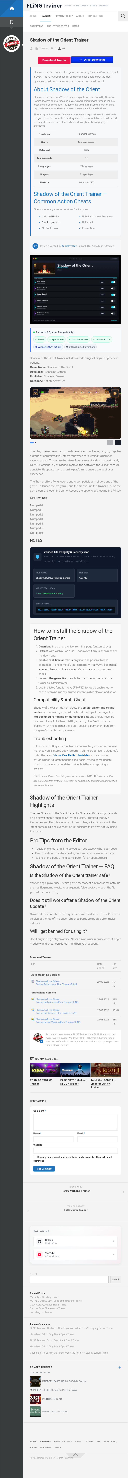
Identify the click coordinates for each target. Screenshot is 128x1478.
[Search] (123, 16)
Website (37, 1145)
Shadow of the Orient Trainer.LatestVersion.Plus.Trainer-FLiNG (58, 1021)
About (80, 16)
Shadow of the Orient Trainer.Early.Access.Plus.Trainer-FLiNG (57, 1001)
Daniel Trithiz (69, 246)
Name (37, 1133)
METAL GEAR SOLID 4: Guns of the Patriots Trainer (56, 1300)
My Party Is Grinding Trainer (44, 1297)
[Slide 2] (35, 442)
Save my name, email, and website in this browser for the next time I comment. (72, 1159)
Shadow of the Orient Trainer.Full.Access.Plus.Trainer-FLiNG (56, 983)
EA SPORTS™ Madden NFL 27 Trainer (73, 1082)
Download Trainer (54, 60)
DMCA (75, 26)
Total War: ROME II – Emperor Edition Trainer (103, 1084)
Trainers (45, 16)
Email (81, 1133)
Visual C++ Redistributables (72, 755)
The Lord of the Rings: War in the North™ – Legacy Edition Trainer (80, 1328)
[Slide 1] (32, 442)
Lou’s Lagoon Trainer (41, 1312)
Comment (39, 1111)
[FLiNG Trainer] (11, 8)
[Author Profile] (11, 43)
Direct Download (94, 59)
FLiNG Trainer (44, 5)
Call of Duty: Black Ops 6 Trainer (58, 1334)
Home (33, 16)
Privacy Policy (64, 16)
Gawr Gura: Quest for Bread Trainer (48, 1304)
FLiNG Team (36, 1328)
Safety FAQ (37, 26)
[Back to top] (76, 1455)
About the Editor (58, 26)
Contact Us (95, 16)
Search (34, 1274)
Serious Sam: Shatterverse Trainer (48, 1308)
